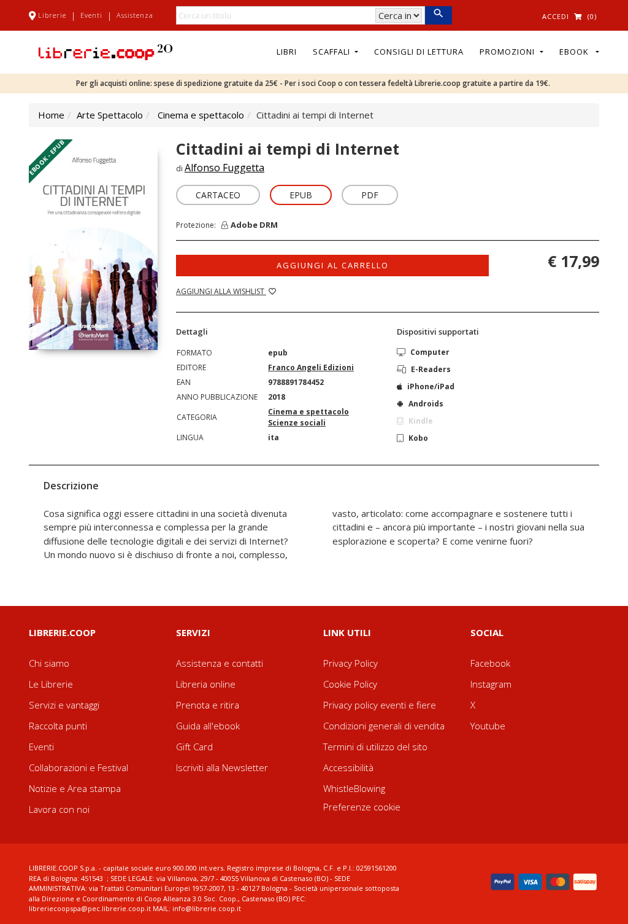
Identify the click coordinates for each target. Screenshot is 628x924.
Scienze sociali (297, 422)
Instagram (490, 684)
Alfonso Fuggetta (224, 167)
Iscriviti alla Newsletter (222, 767)
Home (51, 115)
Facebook (490, 663)
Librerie (52, 15)
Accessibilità (348, 767)
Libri (287, 51)
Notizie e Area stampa (75, 788)
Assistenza (135, 15)
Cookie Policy (350, 684)
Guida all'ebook (208, 726)
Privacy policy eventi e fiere (379, 705)
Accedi (555, 16)
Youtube (487, 726)
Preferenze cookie (361, 807)
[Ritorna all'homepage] (105, 51)
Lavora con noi (59, 809)
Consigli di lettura (419, 51)
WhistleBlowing (354, 788)
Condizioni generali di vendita (384, 726)
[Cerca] (438, 15)
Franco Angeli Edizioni (311, 367)
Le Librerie (51, 684)
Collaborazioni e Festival (78, 767)
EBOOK (576, 51)
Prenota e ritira (207, 705)
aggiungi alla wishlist (221, 291)
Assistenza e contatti (219, 663)
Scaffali (333, 51)
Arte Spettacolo (110, 115)
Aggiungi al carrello (333, 265)
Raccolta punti (58, 726)
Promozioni (508, 51)
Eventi (91, 15)
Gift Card (194, 746)
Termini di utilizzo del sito (375, 746)
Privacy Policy (350, 663)
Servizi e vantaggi (64, 705)
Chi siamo (49, 663)
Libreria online (206, 684)
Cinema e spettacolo (201, 115)
